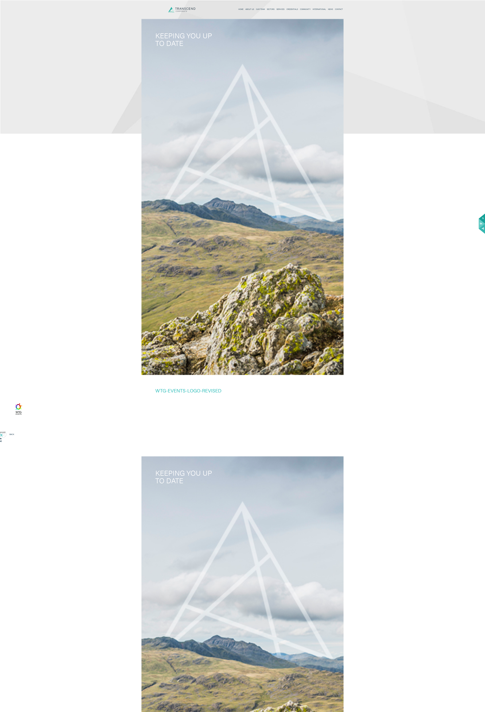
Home (240, 9)
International (319, 9)
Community (305, 9)
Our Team (260, 9)
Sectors (270, 9)
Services (280, 9)
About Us (249, 9)
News (330, 9)
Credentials (292, 9)
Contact (339, 9)
